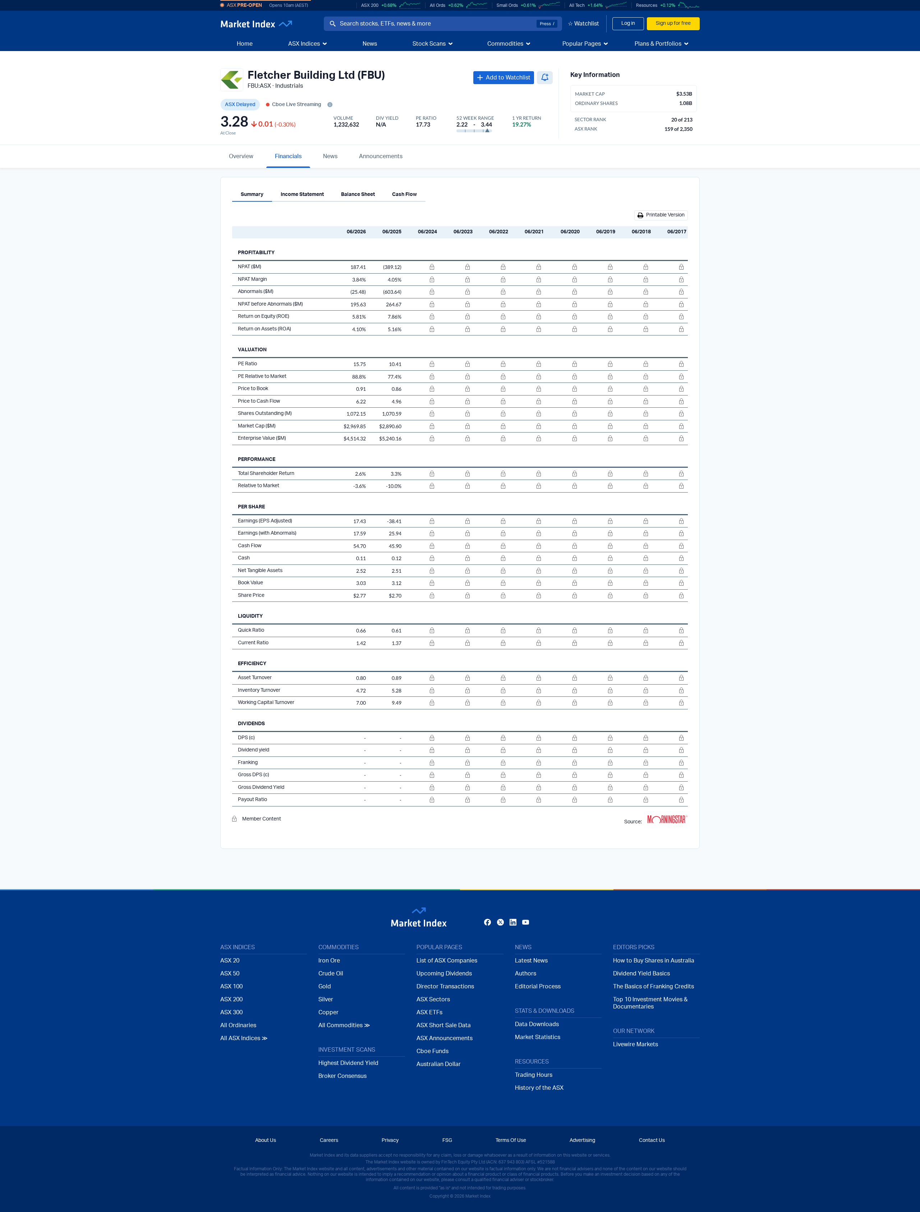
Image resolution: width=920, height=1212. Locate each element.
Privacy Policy (526, 678)
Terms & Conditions (478, 678)
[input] (433, 651)
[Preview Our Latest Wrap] (368, 672)
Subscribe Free (557, 652)
